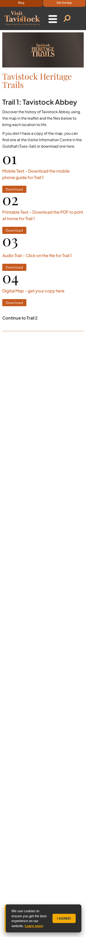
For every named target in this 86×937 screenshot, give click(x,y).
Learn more (34, 926)
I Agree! (64, 918)
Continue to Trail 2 (20, 317)
